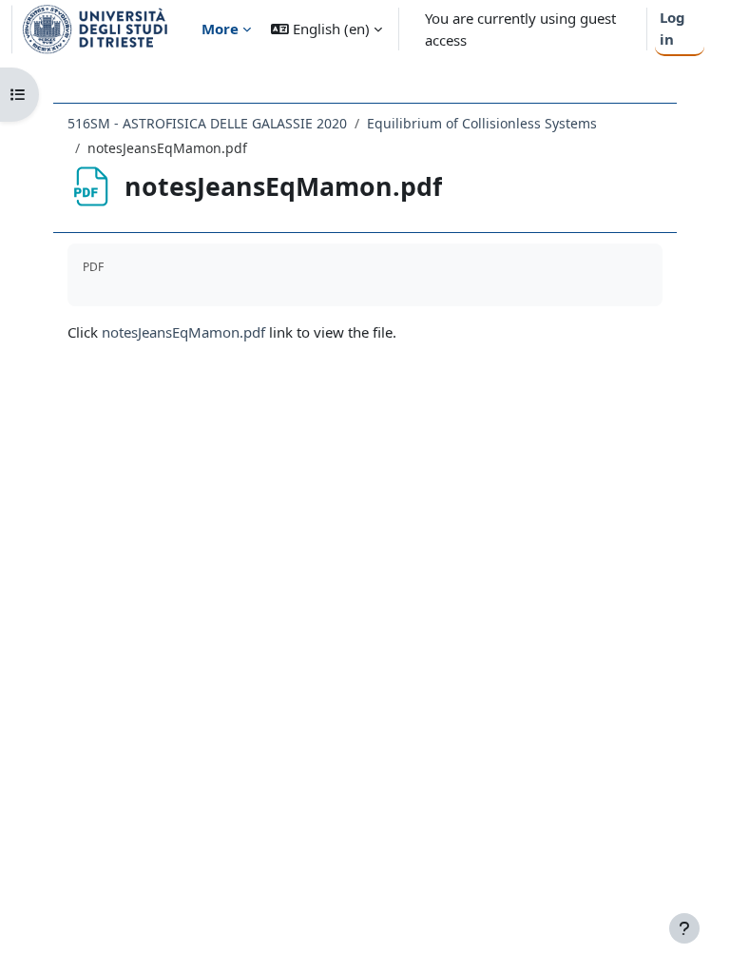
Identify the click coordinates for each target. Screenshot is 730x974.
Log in (672, 28)
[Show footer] (684, 928)
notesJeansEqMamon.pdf (183, 331)
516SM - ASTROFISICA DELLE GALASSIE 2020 (207, 123)
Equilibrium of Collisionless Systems (482, 123)
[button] (326, 29)
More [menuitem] (220, 28)
